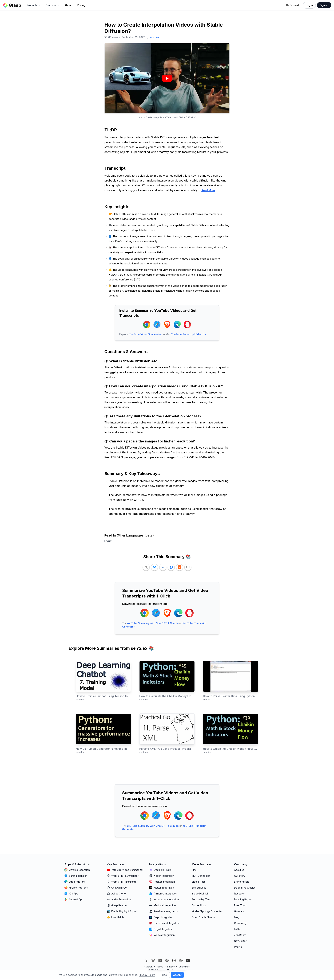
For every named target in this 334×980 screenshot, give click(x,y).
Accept (177, 974)
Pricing (81, 5)
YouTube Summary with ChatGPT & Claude (153, 623)
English (108, 540)
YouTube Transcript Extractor (188, 334)
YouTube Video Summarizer (145, 334)
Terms (160, 966)
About (68, 5)
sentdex (154, 37)
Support (148, 966)
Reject (164, 974)
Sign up (324, 5)
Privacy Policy (147, 974)
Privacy (171, 966)
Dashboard (292, 5)
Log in (309, 5)
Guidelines (184, 966)
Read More (208, 190)
